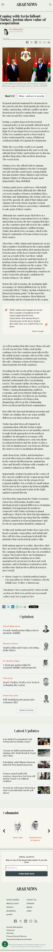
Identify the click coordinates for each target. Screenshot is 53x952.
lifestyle (31, 900)
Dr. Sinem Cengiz (16, 29)
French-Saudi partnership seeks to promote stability (21, 632)
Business (11, 911)
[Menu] (2, 4)
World (9, 907)
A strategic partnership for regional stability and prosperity (19, 666)
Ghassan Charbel (10, 643)
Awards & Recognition (14, 927)
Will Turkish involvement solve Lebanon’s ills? (19, 701)
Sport (9, 915)
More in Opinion (26, 710)
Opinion (26, 616)
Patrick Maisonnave (11, 626)
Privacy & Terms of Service (16, 936)
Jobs (28, 911)
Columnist (10, 813)
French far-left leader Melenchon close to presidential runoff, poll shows (19, 790)
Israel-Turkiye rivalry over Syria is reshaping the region (21, 684)
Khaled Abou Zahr (10, 695)
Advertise (10, 933)
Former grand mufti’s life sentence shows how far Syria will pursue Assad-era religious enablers (19, 777)
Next (49, 831)
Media (29, 907)
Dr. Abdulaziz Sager (11, 661)
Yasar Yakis (18, 837)
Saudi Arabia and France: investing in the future (21, 649)
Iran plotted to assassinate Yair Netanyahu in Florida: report (17, 740)
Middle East (12, 903)
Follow (34, 607)
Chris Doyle (8, 678)
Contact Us (10, 930)
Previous (4, 831)
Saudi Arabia (12, 900)
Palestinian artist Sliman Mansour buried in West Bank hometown (19, 763)
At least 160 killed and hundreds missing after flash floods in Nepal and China (19, 753)
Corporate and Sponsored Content (19, 939)
